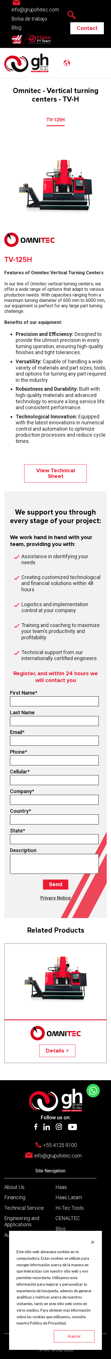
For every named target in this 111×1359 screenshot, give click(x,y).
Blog (16, 28)
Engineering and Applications (21, 1221)
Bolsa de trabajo (29, 19)
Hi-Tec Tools (70, 1208)
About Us (14, 1187)
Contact (87, 28)
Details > (57, 1051)
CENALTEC (68, 1218)
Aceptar (74, 1336)
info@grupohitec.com (58, 1156)
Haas (61, 1187)
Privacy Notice (55, 898)
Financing (14, 1197)
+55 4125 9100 (60, 1145)
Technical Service (24, 1208)
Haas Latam (69, 1197)
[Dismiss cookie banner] (92, 1241)
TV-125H (55, 119)
